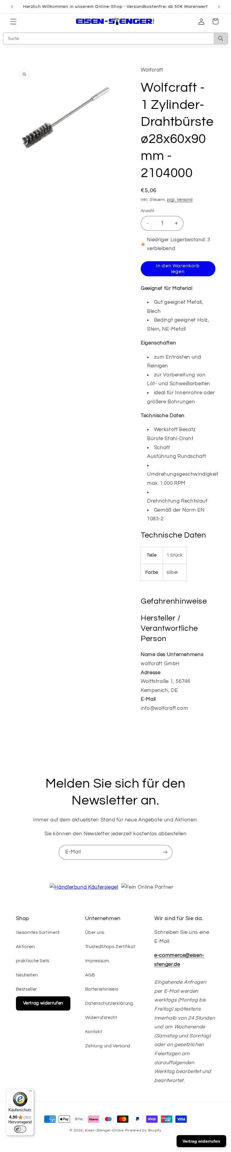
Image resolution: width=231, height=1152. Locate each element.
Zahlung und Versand (108, 1046)
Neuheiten (27, 975)
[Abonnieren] (165, 852)
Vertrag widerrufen (43, 1003)
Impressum (97, 961)
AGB (90, 975)
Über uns (94, 932)
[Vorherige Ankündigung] (12, 6)
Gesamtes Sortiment (38, 932)
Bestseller (26, 989)
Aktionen (25, 946)
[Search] (221, 38)
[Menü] (30, 1092)
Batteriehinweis (101, 989)
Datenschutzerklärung (109, 1003)
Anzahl (147, 211)
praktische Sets (32, 961)
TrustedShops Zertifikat (110, 946)
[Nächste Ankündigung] (219, 6)
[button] (13, 21)
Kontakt (93, 1032)
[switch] (20, 1129)
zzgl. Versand (180, 200)
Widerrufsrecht (101, 1017)
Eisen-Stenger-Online (104, 1130)
